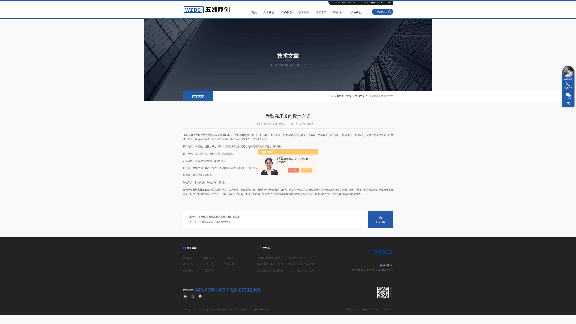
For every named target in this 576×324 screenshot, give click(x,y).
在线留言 (338, 12)
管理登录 (375, 309)
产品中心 (286, 12)
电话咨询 (568, 88)
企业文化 (229, 258)
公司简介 (208, 258)
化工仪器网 (363, 309)
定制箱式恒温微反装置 (268, 258)
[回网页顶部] (568, 104)
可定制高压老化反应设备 (302, 270)
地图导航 (208, 270)
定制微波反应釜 (297, 258)
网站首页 (188, 258)
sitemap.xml (387, 309)
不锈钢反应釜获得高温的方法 (214, 222)
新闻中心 (188, 264)
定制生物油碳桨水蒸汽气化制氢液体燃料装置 (304, 264)
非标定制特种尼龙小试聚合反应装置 (271, 264)
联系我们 (355, 12)
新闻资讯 (303, 12)
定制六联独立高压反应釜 (269, 270)
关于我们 (268, 12)
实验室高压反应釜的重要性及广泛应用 (219, 216)
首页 (254, 12)
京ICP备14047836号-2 (260, 309)
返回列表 (380, 222)
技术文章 (321, 12)
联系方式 (188, 270)
